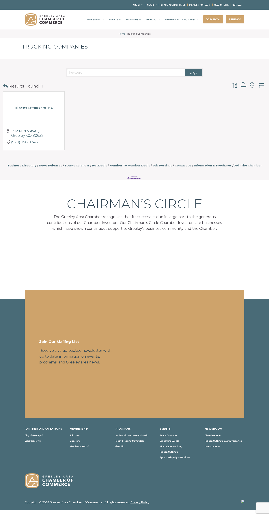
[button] (5, 86)
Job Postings (162, 165)
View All (119, 446)
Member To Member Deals (130, 165)
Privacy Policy (139, 502)
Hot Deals (99, 165)
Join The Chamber (248, 165)
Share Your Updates (173, 4)
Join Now (75, 435)
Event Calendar (168, 435)
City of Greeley (33, 435)
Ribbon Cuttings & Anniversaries (223, 441)
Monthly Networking (171, 446)
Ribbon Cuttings (169, 452)
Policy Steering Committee (129, 441)
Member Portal (198, 4)
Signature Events (169, 441)
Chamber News (213, 435)
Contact (237, 4)
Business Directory (22, 165)
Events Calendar (77, 165)
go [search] (195, 73)
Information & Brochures (213, 165)
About (136, 4)
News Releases (50, 165)
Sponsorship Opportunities (175, 457)
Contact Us (183, 165)
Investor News (213, 446)
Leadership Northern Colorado (131, 435)
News (150, 4)
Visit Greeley (32, 441)
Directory (75, 441)
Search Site (221, 4)
